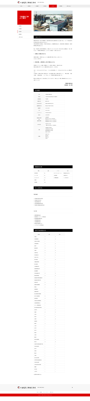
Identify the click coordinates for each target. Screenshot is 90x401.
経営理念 (29, 6)
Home (21, 6)
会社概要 (37, 6)
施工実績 (45, 6)
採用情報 (60, 6)
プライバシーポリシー (46, 392)
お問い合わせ (69, 6)
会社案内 (53, 6)
